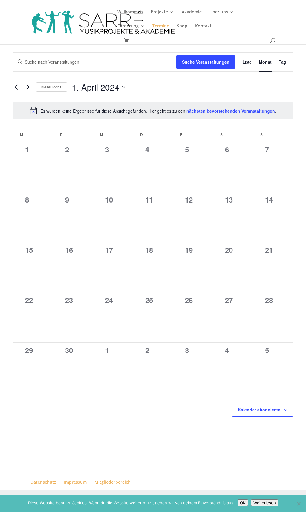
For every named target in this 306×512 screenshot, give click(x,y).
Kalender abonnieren (259, 410)
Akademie (192, 12)
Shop (182, 26)
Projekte (159, 12)
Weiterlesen (264, 502)
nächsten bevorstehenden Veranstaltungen (230, 111)
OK (243, 502)
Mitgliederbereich (112, 482)
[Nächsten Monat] (27, 87)
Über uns (218, 12)
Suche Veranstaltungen (206, 62)
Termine (160, 26)
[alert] (153, 110)
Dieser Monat (51, 86)
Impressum (75, 482)
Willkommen (130, 12)
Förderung (128, 26)
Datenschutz (43, 482)
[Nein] (299, 504)
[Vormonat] (16, 87)
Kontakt (203, 26)
